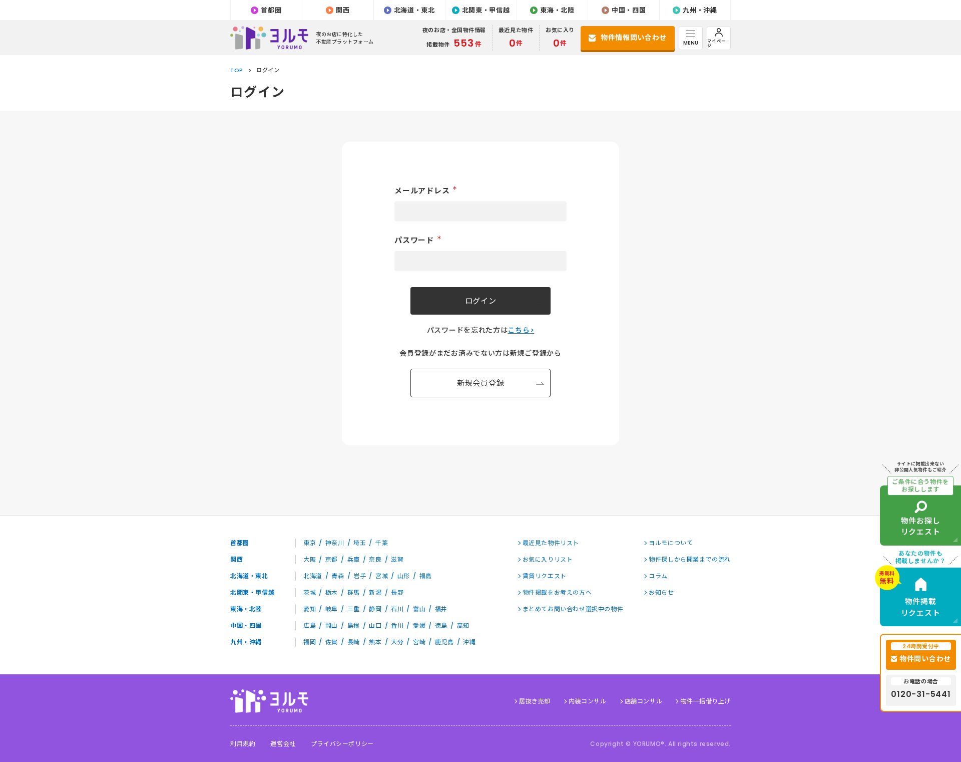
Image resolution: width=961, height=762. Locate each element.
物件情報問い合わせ (634, 38)
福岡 (309, 642)
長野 (397, 592)
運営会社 (282, 744)
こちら (519, 330)
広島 (309, 625)
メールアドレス (425, 190)
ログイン (481, 301)
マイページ (716, 43)
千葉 (381, 543)
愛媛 (419, 625)
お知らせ (661, 592)
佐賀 (331, 642)
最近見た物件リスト (551, 543)
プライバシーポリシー (342, 744)
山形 (403, 576)
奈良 (375, 559)
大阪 (309, 559)
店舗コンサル (644, 701)
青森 (337, 576)
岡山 (331, 625)
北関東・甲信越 (486, 10)
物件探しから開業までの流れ (690, 559)
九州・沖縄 (700, 10)
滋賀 (397, 559)
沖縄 (469, 642)
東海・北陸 (557, 10)
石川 (397, 609)
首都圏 (271, 10)
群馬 (353, 592)
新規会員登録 (481, 383)
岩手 (359, 576)
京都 (331, 559)
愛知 (309, 609)
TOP (236, 70)
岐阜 (331, 609)
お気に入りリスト (548, 559)
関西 (342, 10)
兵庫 (353, 559)
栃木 (331, 592)
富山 (419, 609)
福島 (425, 576)
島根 (353, 625)
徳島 (441, 625)
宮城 (381, 576)
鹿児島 (444, 642)
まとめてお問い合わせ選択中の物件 (573, 609)
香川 (397, 625)
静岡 (375, 609)
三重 (353, 609)
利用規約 (242, 744)
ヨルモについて (671, 543)
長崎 (353, 642)
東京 (309, 543)
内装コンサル (588, 701)
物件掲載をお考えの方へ (557, 592)
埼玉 (359, 543)
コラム (658, 576)
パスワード (417, 240)
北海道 (312, 576)
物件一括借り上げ (705, 701)
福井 (441, 609)
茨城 (309, 592)
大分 (397, 642)
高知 (463, 625)
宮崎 (419, 642)
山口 (375, 625)
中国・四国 (629, 10)
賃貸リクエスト (545, 576)
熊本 (375, 642)
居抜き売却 (535, 701)
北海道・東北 (414, 10)
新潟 (375, 592)
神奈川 (334, 543)
